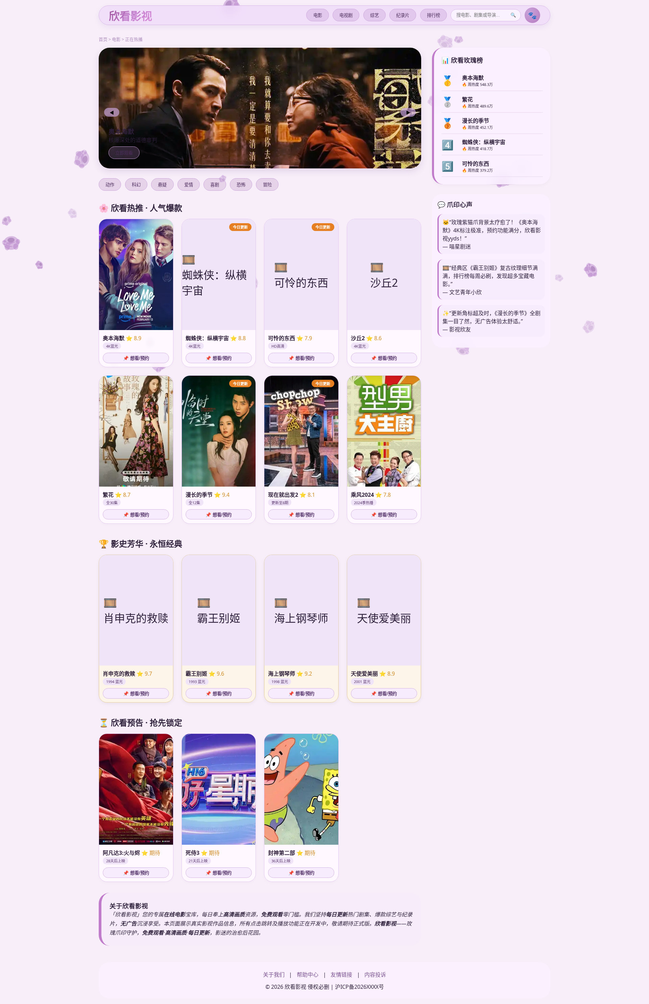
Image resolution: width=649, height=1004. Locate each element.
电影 (317, 15)
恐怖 (241, 184)
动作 (109, 184)
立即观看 (124, 153)
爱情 (188, 184)
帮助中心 (307, 974)
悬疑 (162, 184)
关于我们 (274, 974)
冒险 (267, 184)
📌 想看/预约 (136, 358)
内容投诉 (375, 974)
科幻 (136, 184)
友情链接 (341, 974)
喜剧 (214, 184)
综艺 (374, 15)
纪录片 (402, 15)
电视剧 (346, 15)
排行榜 (433, 15)
